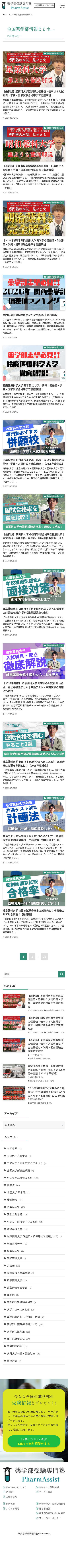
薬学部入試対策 (18, 1331)
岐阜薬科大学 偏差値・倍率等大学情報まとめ (34, 1236)
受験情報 (14, 1199)
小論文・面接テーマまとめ (25, 1221)
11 (44, 956)
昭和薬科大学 (16, 1258)
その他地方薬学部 (19, 1155)
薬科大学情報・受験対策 (23, 1353)
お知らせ (14, 1148)
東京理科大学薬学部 (20, 1273)
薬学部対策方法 (18, 1339)
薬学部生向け (17, 1346)
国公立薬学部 (17, 1214)
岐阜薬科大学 (17, 1229)
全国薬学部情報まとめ (23, 1177)
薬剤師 (13, 1295)
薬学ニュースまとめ (20, 1309)
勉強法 (13, 1185)
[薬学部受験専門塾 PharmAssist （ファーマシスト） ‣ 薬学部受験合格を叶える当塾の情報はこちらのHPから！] (16, 5)
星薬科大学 (15, 1251)
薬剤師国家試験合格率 (21, 1302)
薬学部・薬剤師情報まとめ (25, 1324)
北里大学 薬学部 (18, 1192)
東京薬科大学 (17, 1280)
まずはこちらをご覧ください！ (27, 1163)
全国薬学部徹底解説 (20, 1170)
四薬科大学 (16, 1207)
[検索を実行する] (61, 974)
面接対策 (14, 1360)
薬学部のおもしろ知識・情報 (25, 1317)
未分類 (13, 1265)
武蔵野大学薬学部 (19, 1287)
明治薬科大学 (17, 1243)
